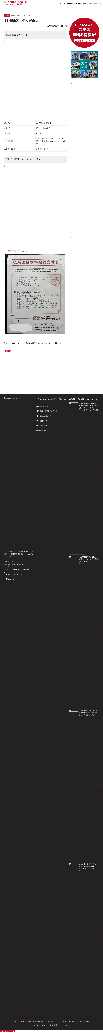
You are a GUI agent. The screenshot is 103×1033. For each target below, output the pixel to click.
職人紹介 (70, 3)
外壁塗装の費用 (43, 421)
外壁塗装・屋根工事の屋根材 (47, 411)
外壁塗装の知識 (43, 426)
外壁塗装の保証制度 (44, 416)
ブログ (58, 1021)
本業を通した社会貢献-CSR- (36, 1021)
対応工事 (62, 3)
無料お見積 (42, 430)
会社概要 (23, 1021)
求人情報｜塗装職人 (83, 1021)
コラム (64, 1021)
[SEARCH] (100, 3)
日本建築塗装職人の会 (19, 554)
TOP (16, 1021)
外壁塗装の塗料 (43, 406)
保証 (84, 3)
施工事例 (78, 3)
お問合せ (71, 1021)
